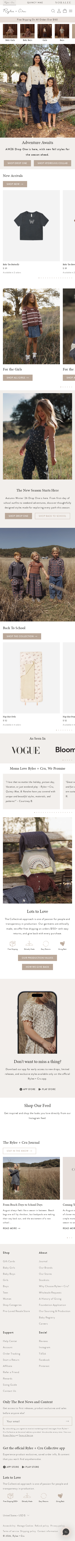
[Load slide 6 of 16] (50, 278)
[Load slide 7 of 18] (48, 812)
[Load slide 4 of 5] (69, 760)
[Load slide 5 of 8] (65, 730)
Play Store (49, 1089)
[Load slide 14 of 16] (67, 278)
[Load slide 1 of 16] (39, 278)
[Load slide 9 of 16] (56, 278)
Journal (43, 1261)
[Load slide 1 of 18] (34, 812)
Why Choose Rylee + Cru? (54, 1286)
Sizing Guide (10, 1384)
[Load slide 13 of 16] (65, 278)
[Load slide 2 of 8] (59, 730)
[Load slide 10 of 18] (54, 812)
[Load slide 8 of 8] (72, 730)
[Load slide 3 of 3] (72, 1238)
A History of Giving (50, 1298)
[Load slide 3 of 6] (65, 387)
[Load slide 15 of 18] (65, 812)
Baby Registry (47, 1317)
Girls (45, 40)
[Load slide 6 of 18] (45, 812)
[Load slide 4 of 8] (63, 730)
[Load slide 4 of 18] (41, 812)
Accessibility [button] (9, 1526)
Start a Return (11, 1360)
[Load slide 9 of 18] (52, 812)
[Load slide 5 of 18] (43, 812)
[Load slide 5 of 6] (69, 387)
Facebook (44, 1360)
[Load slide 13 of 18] (61, 812)
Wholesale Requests (50, 1292)
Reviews (43, 1341)
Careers (43, 1323)
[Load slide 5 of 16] (48, 278)
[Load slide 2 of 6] (63, 387)
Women (7, 1298)
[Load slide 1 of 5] (63, 760)
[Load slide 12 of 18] (59, 812)
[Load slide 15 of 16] (69, 278)
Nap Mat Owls (9, 716)
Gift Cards (9, 1261)
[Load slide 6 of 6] (72, 387)
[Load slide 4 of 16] (45, 278)
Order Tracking (11, 1353)
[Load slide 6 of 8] (67, 730)
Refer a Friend (11, 1372)
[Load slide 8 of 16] (54, 278)
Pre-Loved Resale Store (16, 1311)
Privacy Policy (9, 1435)
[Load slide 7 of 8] (69, 730)
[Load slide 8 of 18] (50, 812)
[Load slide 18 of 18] (72, 812)
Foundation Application (52, 1305)
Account (8, 1347)
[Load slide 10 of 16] (59, 278)
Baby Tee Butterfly (11, 264)
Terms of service (11, 1531)
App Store (29, 1089)
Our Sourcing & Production (54, 1311)
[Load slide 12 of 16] (63, 278)
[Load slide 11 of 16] (61, 278)
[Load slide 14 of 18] (63, 812)
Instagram (44, 1347)
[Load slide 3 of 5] (67, 760)
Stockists (44, 1280)
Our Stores (45, 1274)
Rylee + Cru (19, 1536)
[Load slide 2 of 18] (37, 812)
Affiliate (7, 1366)
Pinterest (44, 1366)
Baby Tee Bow (69, 264)
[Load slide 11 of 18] (56, 812)
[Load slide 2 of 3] (69, 1238)
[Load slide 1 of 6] (61, 387)
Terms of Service (26, 1435)
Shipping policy (28, 1531)
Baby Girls (10, 40)
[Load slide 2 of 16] (41, 278)
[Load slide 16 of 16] (72, 278)
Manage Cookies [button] (25, 1526)
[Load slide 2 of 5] (65, 760)
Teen (5, 1292)
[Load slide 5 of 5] (72, 760)
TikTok (42, 1353)
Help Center (10, 1341)
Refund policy (42, 1526)
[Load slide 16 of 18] (67, 812)
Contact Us (9, 1391)
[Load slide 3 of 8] (61, 730)
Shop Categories (12, 1305)
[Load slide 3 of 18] (39, 812)
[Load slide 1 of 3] (67, 1238)
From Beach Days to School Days (22, 1205)
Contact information (48, 1531)
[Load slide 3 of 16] (43, 278)
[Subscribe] (67, 1421)
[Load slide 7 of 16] (52, 278)
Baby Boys (27, 40)
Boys (62, 40)
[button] (70, 11)
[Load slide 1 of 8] (56, 730)
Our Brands (45, 1267)
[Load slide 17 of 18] (69, 812)
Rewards (7, 1378)
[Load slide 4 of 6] (67, 387)
